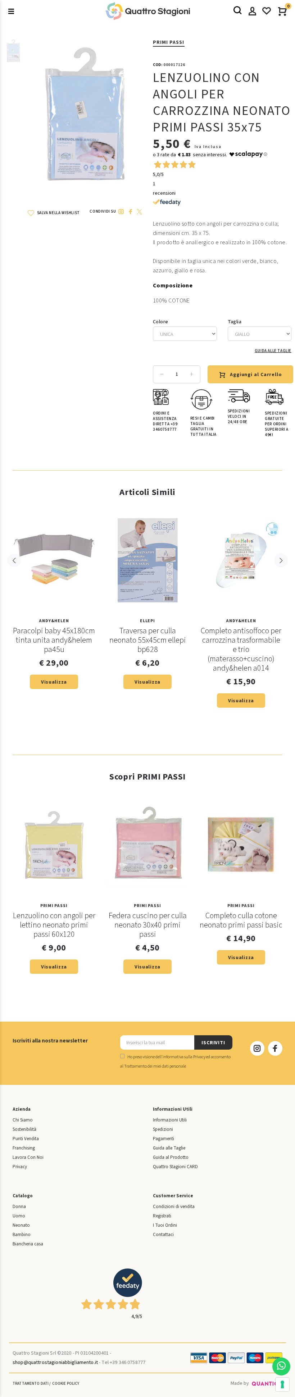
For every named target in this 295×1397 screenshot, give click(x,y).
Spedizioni (163, 1129)
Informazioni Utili (170, 1120)
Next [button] (281, 560)
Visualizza (54, 682)
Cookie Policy (66, 1383)
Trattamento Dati (31, 1383)
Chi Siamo (23, 1120)
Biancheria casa (28, 1244)
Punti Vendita (26, 1138)
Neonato (21, 1225)
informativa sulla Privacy (184, 1057)
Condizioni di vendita (174, 1206)
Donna (19, 1206)
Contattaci (163, 1234)
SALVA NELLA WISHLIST (58, 213)
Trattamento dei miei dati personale (155, 1066)
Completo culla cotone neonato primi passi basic (241, 920)
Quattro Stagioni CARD (175, 1167)
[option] (13, 54)
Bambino (22, 1234)
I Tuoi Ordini (165, 1225)
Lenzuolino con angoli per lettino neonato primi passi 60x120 (54, 925)
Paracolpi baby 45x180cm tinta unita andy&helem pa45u (54, 640)
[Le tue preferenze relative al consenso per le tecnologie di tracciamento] (282, 1384)
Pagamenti (163, 1138)
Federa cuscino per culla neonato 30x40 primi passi (148, 925)
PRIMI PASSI (169, 42)
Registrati (162, 1216)
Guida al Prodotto (171, 1157)
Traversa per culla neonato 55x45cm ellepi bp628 (147, 640)
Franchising (24, 1148)
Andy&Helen (54, 621)
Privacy (20, 1167)
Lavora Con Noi (28, 1157)
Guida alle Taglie (273, 350)
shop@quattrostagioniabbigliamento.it (55, 1362)
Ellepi (147, 621)
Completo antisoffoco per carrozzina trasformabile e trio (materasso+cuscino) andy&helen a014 (241, 649)
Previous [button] (14, 560)
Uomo (19, 1216)
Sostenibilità (24, 1129)
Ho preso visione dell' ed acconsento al (175, 1061)
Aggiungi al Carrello (256, 374)
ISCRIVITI (213, 1042)
